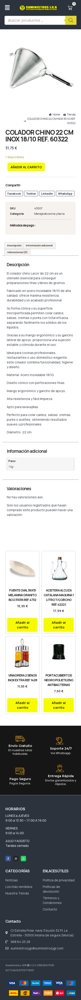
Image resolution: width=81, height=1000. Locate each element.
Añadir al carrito (26, 167)
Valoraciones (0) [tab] (17, 252)
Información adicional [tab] (39, 245)
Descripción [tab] (14, 245)
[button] (14, 193)
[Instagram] (15, 858)
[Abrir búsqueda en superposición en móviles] (40, 20)
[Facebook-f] (8, 858)
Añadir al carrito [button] (22, 624)
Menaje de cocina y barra (49, 214)
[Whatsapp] (23, 858)
